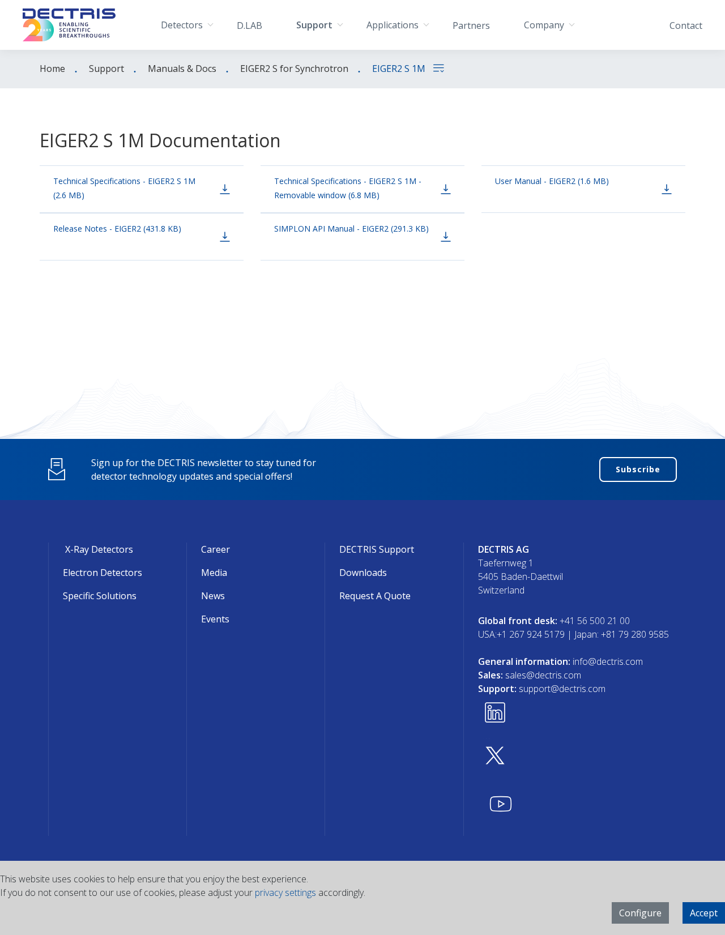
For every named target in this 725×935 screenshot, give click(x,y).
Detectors (182, 25)
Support (314, 25)
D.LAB (249, 25)
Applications (392, 25)
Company (544, 25)
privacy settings (285, 892)
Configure (640, 913)
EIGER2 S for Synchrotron (294, 68)
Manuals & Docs (182, 68)
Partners (471, 25)
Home (52, 68)
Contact (685, 25)
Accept (704, 913)
